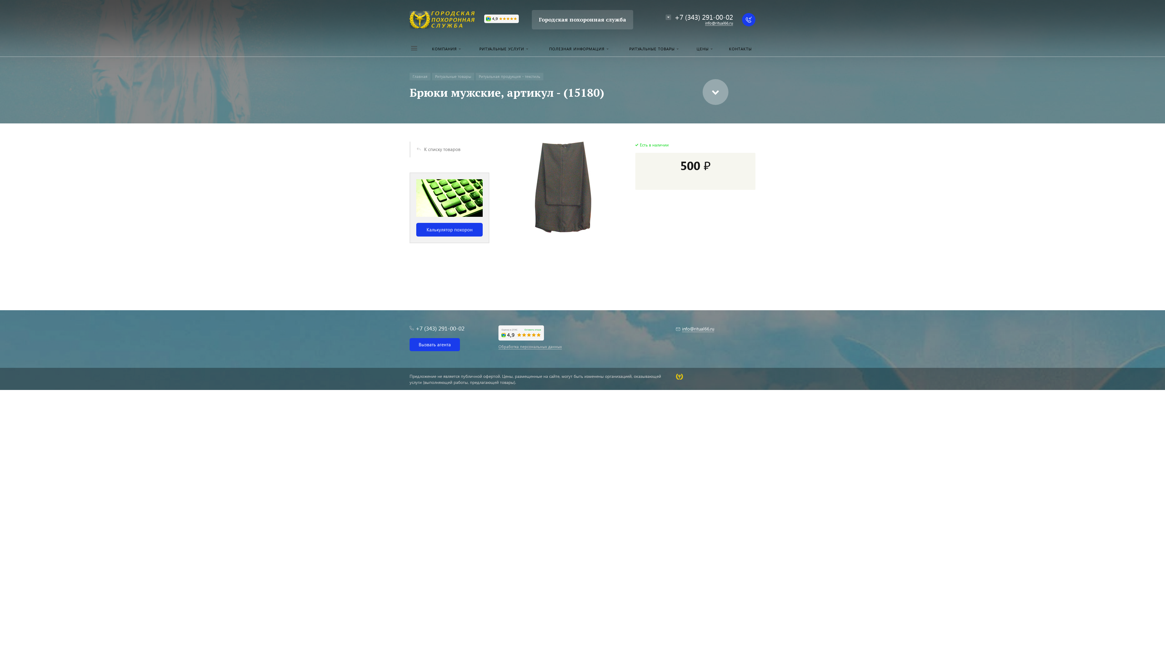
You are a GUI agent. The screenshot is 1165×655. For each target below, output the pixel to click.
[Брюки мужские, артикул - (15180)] (563, 187)
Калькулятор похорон (450, 230)
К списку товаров (442, 149)
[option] (449, 208)
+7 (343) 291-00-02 (704, 17)
